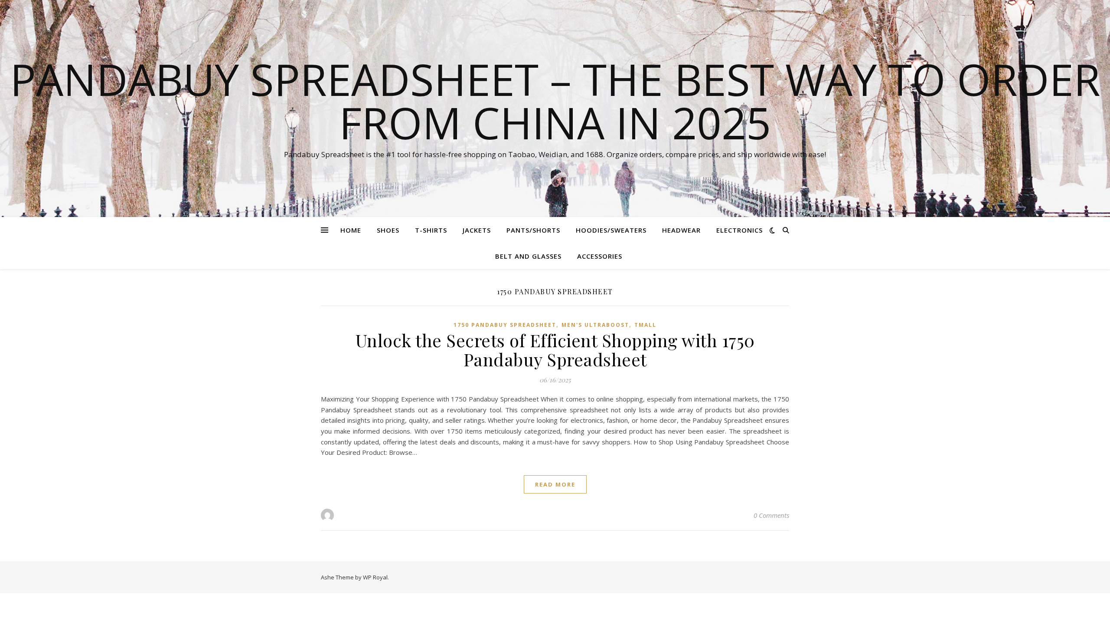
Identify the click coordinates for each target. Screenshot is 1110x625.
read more (555, 484)
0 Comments (771, 515)
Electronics (739, 230)
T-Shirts (431, 230)
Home (350, 230)
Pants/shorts (533, 230)
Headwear (681, 230)
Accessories (599, 256)
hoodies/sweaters (611, 230)
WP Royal (375, 577)
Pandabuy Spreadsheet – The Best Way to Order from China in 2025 (555, 100)
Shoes (388, 230)
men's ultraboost (595, 325)
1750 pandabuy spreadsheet (505, 325)
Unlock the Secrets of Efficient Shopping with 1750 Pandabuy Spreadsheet (555, 350)
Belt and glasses (528, 256)
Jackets (477, 230)
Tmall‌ (645, 325)
